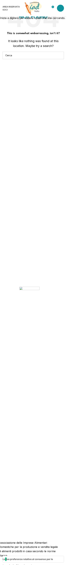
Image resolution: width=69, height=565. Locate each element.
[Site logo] (33, 7)
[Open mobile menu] (60, 8)
